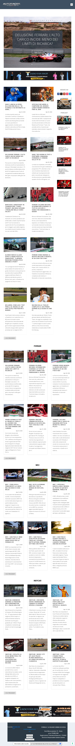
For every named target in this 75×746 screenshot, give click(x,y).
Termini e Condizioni (29, 739)
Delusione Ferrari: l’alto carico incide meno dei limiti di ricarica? (37, 39)
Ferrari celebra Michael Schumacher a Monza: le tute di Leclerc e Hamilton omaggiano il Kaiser (41, 208)
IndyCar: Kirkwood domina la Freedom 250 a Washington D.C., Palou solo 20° (13, 602)
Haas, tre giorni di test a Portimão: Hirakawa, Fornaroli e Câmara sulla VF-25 (42, 157)
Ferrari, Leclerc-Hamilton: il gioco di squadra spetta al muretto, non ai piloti (61, 423)
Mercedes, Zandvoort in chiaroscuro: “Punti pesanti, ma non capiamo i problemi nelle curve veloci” (15, 208)
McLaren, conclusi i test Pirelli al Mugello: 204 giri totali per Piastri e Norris (15, 307)
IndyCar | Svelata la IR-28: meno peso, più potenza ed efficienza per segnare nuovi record (13, 658)
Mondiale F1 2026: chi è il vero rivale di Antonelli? (64, 128)
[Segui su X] (61, 94)
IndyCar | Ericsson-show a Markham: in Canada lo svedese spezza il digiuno (37, 602)
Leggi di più (38, 52)
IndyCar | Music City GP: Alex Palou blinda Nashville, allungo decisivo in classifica (37, 657)
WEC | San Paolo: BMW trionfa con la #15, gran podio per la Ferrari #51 (13, 539)
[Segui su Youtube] (64, 94)
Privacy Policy (29, 735)
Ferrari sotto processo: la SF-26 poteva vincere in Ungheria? (63, 149)
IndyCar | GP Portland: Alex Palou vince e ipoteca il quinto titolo (60, 603)
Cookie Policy (29, 737)
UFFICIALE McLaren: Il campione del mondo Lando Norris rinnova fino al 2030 (41, 106)
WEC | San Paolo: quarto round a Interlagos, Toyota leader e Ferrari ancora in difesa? (60, 540)
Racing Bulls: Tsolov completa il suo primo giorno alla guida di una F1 (42, 307)
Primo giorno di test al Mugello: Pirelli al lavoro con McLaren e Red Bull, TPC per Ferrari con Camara (13, 424)
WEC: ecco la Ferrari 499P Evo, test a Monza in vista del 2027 (37, 487)
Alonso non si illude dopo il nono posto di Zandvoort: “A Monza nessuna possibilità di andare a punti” (14, 258)
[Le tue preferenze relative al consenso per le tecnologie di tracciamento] (72, 743)
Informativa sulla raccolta (21, 744)
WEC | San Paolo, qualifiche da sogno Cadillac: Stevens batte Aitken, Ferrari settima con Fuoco (37, 540)
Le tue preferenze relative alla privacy (44, 744)
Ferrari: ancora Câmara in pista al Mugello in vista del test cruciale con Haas (37, 423)
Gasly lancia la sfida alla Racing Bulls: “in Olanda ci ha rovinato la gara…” (15, 106)
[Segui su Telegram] (70, 94)
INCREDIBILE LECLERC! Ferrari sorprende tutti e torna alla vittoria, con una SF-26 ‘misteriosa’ (64, 194)
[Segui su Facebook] (58, 94)
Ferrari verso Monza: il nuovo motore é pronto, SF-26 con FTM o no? (42, 256)
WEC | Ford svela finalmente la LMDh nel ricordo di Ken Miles (13, 487)
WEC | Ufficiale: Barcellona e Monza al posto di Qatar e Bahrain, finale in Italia (61, 488)
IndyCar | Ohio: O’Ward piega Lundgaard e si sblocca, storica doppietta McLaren (60, 657)
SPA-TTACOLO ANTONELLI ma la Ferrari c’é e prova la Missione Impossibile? (63, 171)
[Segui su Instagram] (67, 94)
